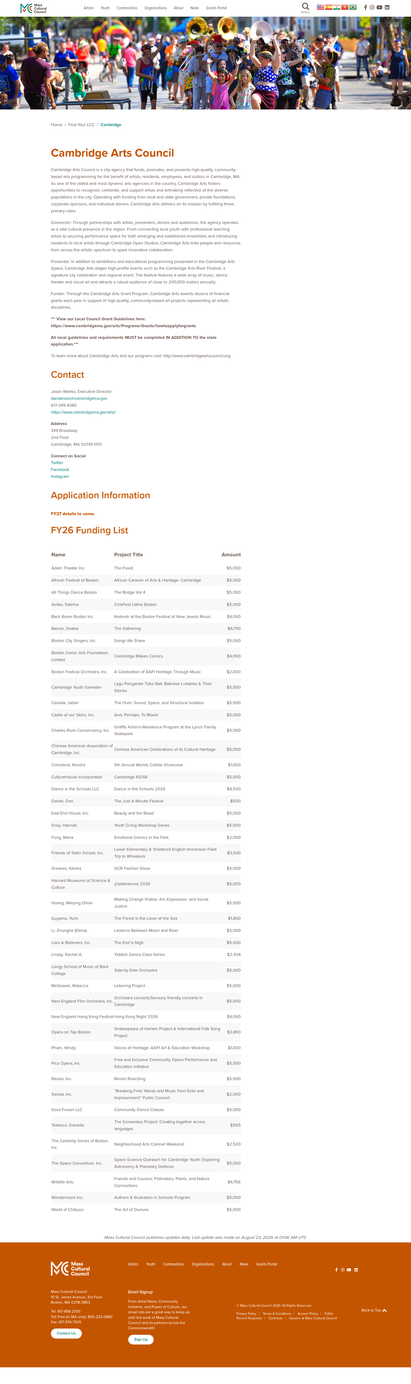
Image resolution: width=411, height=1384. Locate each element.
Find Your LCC (81, 124)
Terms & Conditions (277, 1314)
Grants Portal (216, 8)
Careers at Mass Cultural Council (313, 1318)
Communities (127, 8)
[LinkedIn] (387, 8)
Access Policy (308, 1314)
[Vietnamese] (345, 7)
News (195, 8)
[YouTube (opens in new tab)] (379, 8)
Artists (89, 8)
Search (305, 12)
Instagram (60, 476)
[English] (321, 7)
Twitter (57, 462)
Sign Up (141, 1339)
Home (56, 124)
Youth (105, 8)
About (178, 8)
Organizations (156, 8)
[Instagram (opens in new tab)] (372, 8)
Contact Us (66, 1333)
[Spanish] (329, 7)
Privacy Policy (246, 1314)
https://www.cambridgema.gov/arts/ (83, 412)
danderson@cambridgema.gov (79, 398)
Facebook (60, 469)
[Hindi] (337, 7)
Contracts (276, 1318)
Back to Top (372, 1310)
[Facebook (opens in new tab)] (363, 8)
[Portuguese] (353, 7)
